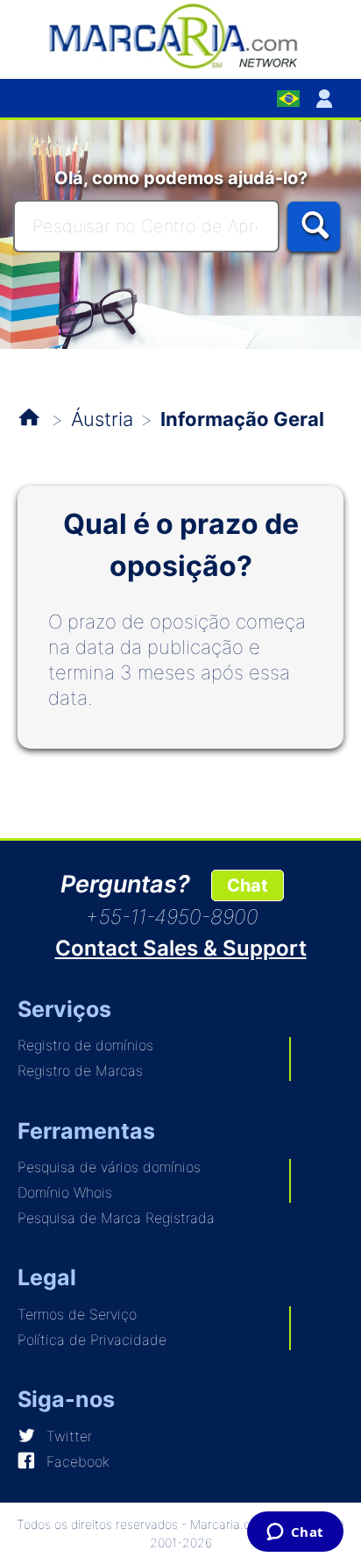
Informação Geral (242, 419)
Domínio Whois (65, 1192)
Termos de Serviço (77, 1314)
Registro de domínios (85, 1045)
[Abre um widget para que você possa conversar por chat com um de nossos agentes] (294, 1533)
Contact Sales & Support (181, 948)
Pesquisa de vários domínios (109, 1167)
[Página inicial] (180, 35)
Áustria (102, 419)
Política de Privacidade (92, 1339)
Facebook (78, 1461)
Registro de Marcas (80, 1070)
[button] (328, 98)
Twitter (69, 1436)
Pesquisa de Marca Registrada (116, 1217)
